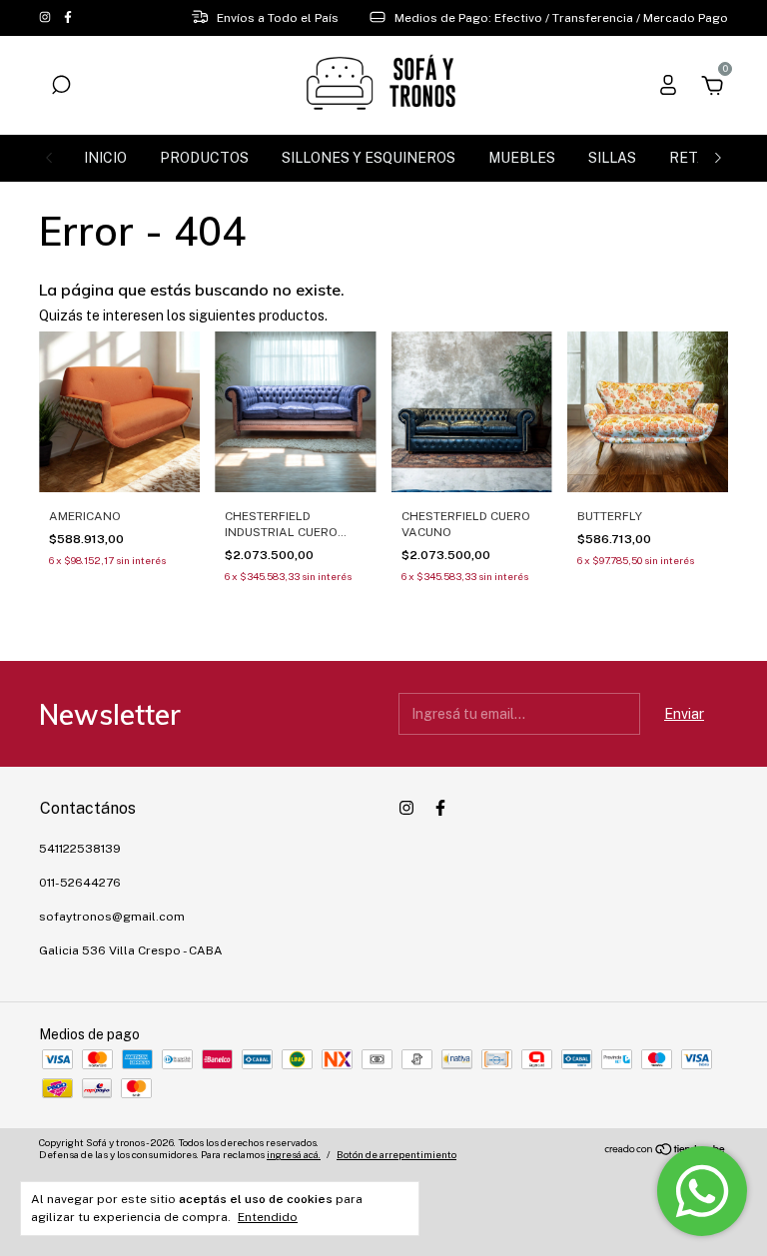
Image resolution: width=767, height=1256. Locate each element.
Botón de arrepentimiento (396, 1154)
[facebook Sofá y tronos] (68, 18)
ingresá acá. (294, 1154)
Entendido (268, 1217)
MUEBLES (521, 158)
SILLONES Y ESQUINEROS (368, 158)
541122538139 (80, 849)
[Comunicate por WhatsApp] (702, 1191)
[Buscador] (61, 88)
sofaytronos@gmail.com (112, 917)
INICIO (105, 158)
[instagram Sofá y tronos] (46, 18)
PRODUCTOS (204, 158)
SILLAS (612, 158)
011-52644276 (80, 883)
